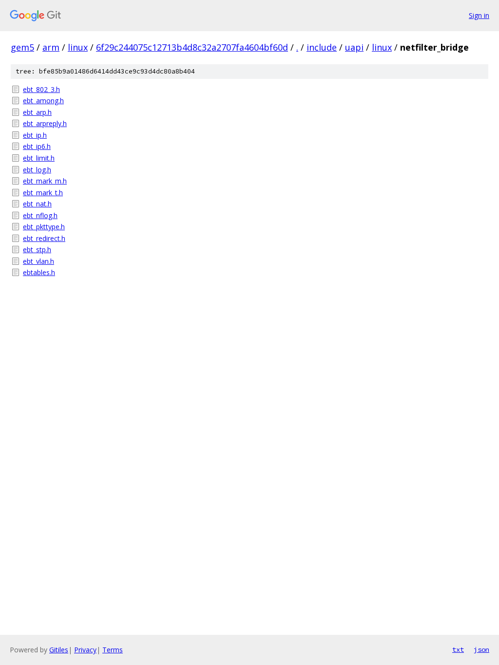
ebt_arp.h (37, 112)
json (481, 649)
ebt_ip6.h (37, 146)
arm (50, 47)
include (322, 47)
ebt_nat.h (37, 203)
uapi (354, 47)
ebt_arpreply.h (45, 123)
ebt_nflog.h (40, 215)
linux (78, 47)
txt (458, 649)
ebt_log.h (37, 169)
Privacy (85, 649)
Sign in (479, 15)
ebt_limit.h (39, 158)
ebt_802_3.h (41, 89)
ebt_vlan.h (38, 261)
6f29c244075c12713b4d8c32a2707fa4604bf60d (192, 47)
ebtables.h (39, 272)
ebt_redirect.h (44, 238)
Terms (112, 649)
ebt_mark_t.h (43, 192)
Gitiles (58, 649)
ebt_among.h (43, 100)
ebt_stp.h (37, 249)
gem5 (22, 47)
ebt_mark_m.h (45, 180)
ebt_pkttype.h (44, 226)
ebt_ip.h (35, 135)
